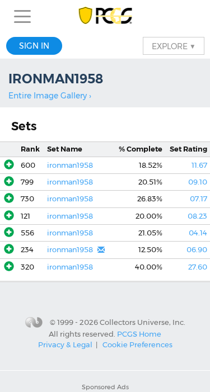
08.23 (197, 216)
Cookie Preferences (137, 344)
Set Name (64, 149)
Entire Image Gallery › (49, 96)
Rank (30, 149)
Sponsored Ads (105, 387)
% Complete (140, 149)
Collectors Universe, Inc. (142, 322)
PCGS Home (139, 333)
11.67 (199, 165)
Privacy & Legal (65, 344)
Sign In (34, 46)
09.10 (197, 182)
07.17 (198, 199)
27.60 (197, 267)
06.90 (196, 249)
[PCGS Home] (105, 16)
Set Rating (188, 149)
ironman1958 (70, 165)
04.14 (198, 233)
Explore (173, 45)
